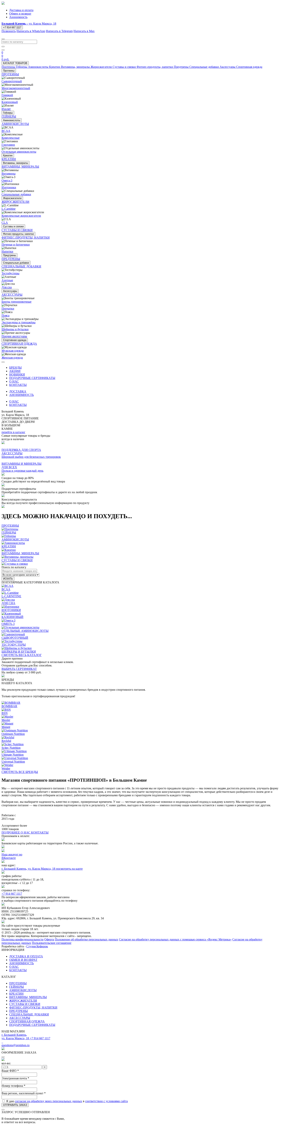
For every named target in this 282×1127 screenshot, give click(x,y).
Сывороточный (12, 81)
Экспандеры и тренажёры (18, 322)
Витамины (9, 173)
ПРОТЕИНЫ (18, 983)
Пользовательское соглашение (51, 943)
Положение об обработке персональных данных (86, 939)
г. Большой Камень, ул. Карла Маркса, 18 (29, 868)
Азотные (7, 280)
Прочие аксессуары (14, 336)
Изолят (6, 109)
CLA (5, 222)
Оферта (49, 939)
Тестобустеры (10, 273)
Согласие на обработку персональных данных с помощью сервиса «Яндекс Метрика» (175, 939)
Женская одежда (12, 357)
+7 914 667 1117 (12, 27)
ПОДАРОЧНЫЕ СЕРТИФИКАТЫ (32, 378)
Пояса (5, 315)
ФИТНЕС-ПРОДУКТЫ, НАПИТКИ (33, 1007)
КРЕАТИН (16, 993)
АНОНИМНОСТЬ (21, 394)
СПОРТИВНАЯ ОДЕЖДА (27, 1021)
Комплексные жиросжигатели (21, 215)
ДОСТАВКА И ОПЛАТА (26, 956)
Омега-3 (7, 180)
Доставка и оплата (21, 10)
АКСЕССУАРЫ (19, 1018)
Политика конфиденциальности (23, 939)
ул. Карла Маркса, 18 (29, 23)
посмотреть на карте (69, 868)
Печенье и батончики (16, 244)
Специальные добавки (16, 194)
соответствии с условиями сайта (106, 1101)
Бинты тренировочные (16, 301)
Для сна (7, 287)
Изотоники (9, 187)
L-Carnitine (9, 208)
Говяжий (7, 95)
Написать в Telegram (59, 31)
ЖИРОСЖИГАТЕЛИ (23, 1000)
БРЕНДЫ (15, 367)
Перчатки (8, 308)
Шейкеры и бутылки (15, 329)
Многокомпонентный (16, 88)
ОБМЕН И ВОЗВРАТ (23, 959)
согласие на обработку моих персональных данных (48, 1101)
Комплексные (11, 137)
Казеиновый (10, 102)
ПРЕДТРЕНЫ (18, 1011)
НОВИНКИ (17, 374)
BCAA (6, 130)
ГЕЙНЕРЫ (16, 986)
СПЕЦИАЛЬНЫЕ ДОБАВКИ (29, 1014)
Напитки (7, 251)
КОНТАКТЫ (18, 384)
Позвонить (9, 31)
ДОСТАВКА (17, 391)
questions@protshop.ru (16, 1045)
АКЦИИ (15, 371)
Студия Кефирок (37, 946)
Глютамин (8, 144)
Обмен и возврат (20, 13)
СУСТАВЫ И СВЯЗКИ (24, 1004)
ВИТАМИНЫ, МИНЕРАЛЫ (28, 997)
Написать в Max (84, 31)
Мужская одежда (13, 350)
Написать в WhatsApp (30, 31)
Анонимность (18, 17)
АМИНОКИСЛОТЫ (23, 990)
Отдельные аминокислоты (19, 151)
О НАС (14, 381)
